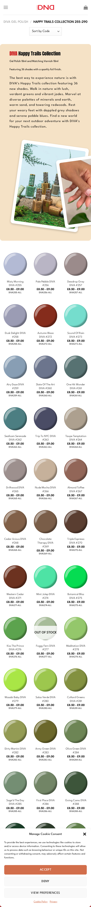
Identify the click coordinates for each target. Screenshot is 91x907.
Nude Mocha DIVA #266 (45, 489)
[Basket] (86, 7)
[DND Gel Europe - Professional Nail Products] (46, 7)
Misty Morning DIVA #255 (15, 283)
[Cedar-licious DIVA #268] (15, 522)
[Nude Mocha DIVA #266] (45, 470)
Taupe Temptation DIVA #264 (75, 438)
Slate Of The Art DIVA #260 (45, 386)
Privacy (53, 902)
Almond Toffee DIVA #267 (76, 489)
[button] (85, 834)
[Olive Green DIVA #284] (76, 731)
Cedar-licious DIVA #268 (15, 541)
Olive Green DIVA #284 (76, 750)
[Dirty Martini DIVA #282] (15, 731)
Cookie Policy (41, 902)
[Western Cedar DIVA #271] (15, 577)
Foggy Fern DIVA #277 (45, 648)
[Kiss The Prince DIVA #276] (15, 628)
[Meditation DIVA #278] (76, 628)
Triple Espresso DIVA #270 (75, 541)
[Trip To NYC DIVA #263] (45, 419)
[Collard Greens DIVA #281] (76, 680)
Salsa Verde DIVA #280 (45, 699)
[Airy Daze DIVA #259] (15, 367)
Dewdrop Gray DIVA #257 (75, 283)
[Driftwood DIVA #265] (15, 470)
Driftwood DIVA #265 (15, 489)
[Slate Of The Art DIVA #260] (45, 367)
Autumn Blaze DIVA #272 (45, 335)
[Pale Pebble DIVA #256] (45, 264)
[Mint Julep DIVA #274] (45, 577)
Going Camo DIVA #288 (75, 802)
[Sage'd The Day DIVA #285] (15, 783)
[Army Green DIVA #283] (45, 731)
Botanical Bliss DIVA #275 (76, 596)
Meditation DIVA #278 (75, 648)
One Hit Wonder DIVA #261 (75, 386)
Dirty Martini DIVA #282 (15, 750)
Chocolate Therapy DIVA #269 (45, 543)
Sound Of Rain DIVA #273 (75, 335)
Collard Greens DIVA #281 (76, 699)
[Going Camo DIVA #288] (76, 783)
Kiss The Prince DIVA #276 (15, 648)
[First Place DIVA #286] (45, 783)
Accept (45, 869)
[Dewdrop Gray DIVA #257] (76, 264)
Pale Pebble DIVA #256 (45, 283)
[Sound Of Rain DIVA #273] (76, 316)
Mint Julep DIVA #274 (45, 596)
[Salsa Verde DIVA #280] (45, 680)
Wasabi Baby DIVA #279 (15, 699)
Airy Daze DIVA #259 (15, 386)
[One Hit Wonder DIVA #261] (76, 367)
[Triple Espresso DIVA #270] (76, 522)
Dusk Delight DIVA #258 (15, 335)
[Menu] (5, 7)
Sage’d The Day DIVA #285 (15, 802)
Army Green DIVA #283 (45, 750)
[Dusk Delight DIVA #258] (15, 316)
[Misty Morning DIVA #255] (15, 264)
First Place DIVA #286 (45, 802)
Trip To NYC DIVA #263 (45, 438)
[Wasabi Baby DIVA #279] (15, 680)
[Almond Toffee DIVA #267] (76, 470)
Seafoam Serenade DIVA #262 (15, 438)
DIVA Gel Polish (16, 22)
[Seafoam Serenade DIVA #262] (15, 419)
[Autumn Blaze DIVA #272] (45, 316)
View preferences (45, 892)
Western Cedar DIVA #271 (15, 596)
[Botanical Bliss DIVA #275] (76, 577)
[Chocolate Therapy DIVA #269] (45, 522)
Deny (45, 881)
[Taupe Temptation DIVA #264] (76, 419)
